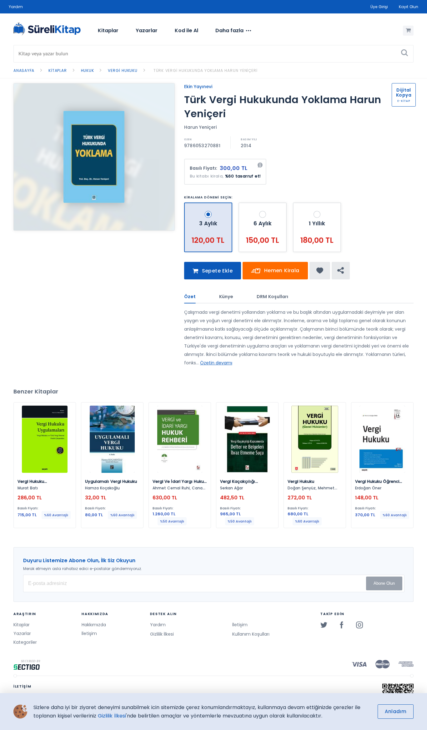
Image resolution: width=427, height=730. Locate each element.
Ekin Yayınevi (198, 86)
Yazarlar (147, 30)
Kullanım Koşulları (250, 634)
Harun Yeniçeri (200, 127)
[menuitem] (108, 30)
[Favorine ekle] (319, 270)
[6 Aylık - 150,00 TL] (263, 205)
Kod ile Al (186, 30)
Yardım (16, 6)
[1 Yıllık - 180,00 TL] (317, 205)
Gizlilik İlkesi (162, 634)
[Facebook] (341, 624)
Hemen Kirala (280, 270)
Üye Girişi (379, 6)
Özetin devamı (216, 363)
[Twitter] (323, 624)
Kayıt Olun (408, 6)
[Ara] (404, 53)
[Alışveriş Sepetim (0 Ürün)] (408, 31)
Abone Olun (384, 583)
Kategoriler (25, 642)
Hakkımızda (94, 625)
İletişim (89, 633)
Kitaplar (108, 30)
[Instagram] (359, 624)
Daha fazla (229, 30)
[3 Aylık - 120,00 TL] (209, 205)
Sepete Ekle (216, 270)
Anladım (395, 711)
